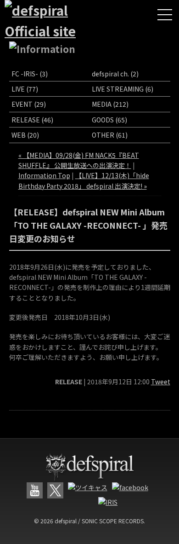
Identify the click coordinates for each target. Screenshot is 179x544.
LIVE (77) (24, 88)
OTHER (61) (110, 134)
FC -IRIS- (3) (29, 73)
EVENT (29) (28, 104)
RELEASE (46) (32, 119)
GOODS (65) (109, 119)
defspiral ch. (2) (115, 73)
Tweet (160, 381)
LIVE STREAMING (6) (122, 88)
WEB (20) (25, 134)
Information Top (44, 175)
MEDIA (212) (110, 104)
